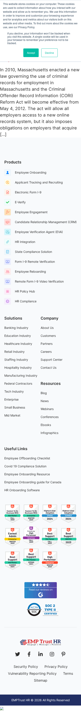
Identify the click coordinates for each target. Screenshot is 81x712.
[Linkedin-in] (40, 654)
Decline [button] (49, 52)
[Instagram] (51, 654)
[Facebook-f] (29, 654)
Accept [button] (31, 52)
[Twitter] (17, 654)
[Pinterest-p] (63, 654)
